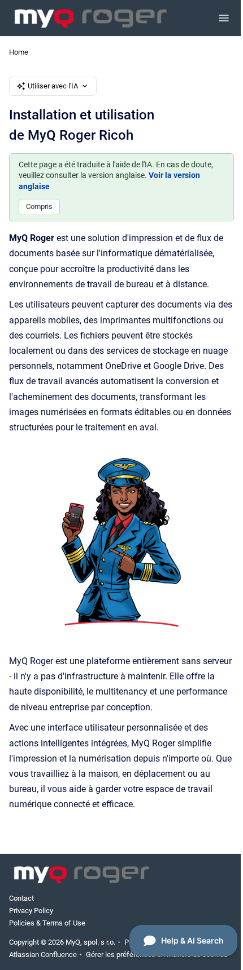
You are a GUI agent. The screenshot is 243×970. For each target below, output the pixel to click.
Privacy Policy (31, 910)
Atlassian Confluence (43, 954)
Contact (21, 898)
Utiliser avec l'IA (53, 86)
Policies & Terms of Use (47, 923)
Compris (39, 206)
